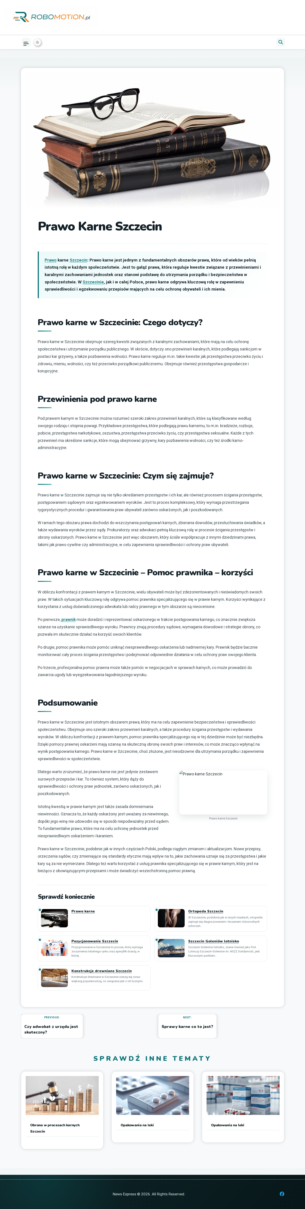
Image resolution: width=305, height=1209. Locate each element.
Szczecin (78, 260)
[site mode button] (37, 42)
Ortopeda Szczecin (205, 911)
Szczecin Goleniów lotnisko (213, 941)
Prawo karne (83, 911)
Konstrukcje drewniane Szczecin (101, 971)
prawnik (68, 619)
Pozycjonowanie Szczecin (94, 941)
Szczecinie (93, 282)
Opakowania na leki (137, 1125)
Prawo (50, 260)
